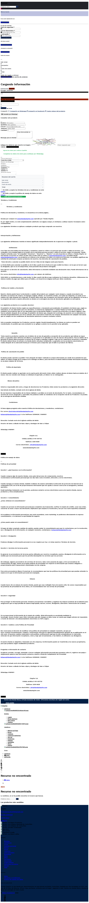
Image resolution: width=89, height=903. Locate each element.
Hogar (6, 849)
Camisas (10, 734)
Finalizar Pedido (6, 77)
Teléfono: (4, 128)
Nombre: (3, 123)
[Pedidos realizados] (1, 763)
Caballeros (7, 727)
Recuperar (6, 52)
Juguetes (7, 851)
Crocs (6, 750)
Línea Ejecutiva (9, 852)
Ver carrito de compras (20, 77)
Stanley (10, 722)
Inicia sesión (9, 703)
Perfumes (7, 859)
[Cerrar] (1, 15)
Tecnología (8, 861)
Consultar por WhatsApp (10, 114)
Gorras (10, 737)
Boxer (10, 732)
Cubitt (10, 717)
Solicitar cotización (12, 147)
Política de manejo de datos (13, 879)
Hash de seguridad (8, 27)
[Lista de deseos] (1, 761)
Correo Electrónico (8, 30)
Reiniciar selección (8, 97)
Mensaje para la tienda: (8, 138)
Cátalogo (7, 709)
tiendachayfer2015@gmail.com (12, 812)
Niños (6, 857)
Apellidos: (4, 125)
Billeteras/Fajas (13, 730)
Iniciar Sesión (7, 37)
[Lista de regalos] (1, 765)
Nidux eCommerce (8, 893)
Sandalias (11, 742)
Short (9, 744)
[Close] (1, 59)
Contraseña (5, 34)
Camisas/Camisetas (14, 735)
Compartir (4, 111)
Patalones (11, 739)
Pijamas (10, 740)
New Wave (11, 720)
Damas (6, 848)
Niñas (6, 856)
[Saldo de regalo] (1, 766)
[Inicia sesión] (1, 760)
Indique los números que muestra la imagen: (16, 145)
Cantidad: (4, 130)
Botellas (6, 713)
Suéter (10, 745)
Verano (6, 866)
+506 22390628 (7, 815)
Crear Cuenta (7, 45)
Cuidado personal (10, 846)
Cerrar (3, 147)
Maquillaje (7, 854)
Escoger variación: (7, 90)
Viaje (5, 867)
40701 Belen (5, 818)
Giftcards (7, 757)
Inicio (7, 755)
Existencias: (5, 88)
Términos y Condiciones (12, 878)
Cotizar (3, 108)
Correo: (3, 126)
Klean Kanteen (12, 719)
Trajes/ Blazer (9, 862)
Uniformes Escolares (11, 864)
